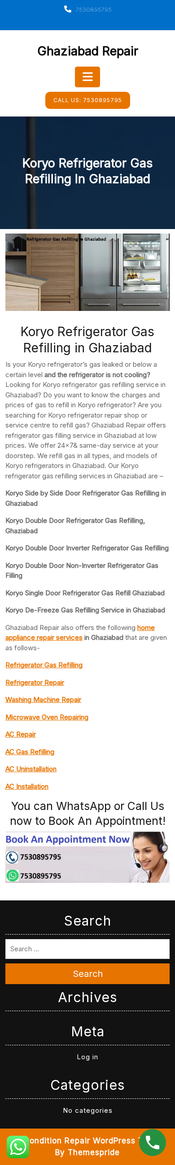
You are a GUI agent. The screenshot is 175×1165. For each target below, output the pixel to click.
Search (88, 973)
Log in (87, 1057)
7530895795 (93, 9)
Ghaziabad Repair (87, 51)
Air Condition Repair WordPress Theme (88, 1140)
